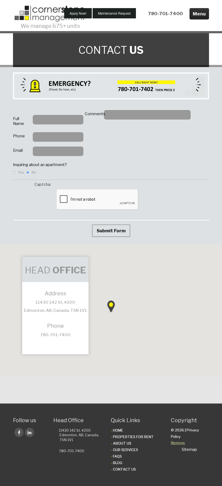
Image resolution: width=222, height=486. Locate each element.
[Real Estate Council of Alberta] (179, 390)
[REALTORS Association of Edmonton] (159, 390)
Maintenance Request (114, 13)
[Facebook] (19, 432)
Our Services (125, 450)
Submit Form (111, 230)
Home (118, 430)
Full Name (18, 121)
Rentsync (178, 443)
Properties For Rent (133, 437)
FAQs (117, 456)
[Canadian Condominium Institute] (128, 390)
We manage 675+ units (50, 26)
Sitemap (189, 449)
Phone (19, 136)
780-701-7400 (165, 13)
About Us (122, 443)
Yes (21, 172)
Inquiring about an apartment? (40, 164)
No (34, 172)
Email (18, 150)
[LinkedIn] (29, 432)
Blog (117, 463)
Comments (93, 113)
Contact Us (124, 469)
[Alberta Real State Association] (48, 390)
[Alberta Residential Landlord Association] (88, 390)
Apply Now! (78, 13)
